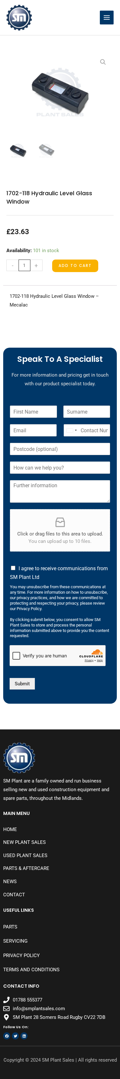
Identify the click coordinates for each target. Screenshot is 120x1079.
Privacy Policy (21, 955)
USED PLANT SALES (25, 855)
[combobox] (71, 430)
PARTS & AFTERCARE (26, 868)
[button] (103, 62)
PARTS (10, 927)
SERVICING (15, 941)
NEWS (10, 881)
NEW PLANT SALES (24, 842)
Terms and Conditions (31, 970)
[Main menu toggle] (107, 17)
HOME (10, 829)
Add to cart (75, 265)
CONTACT (14, 895)
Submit (22, 684)
